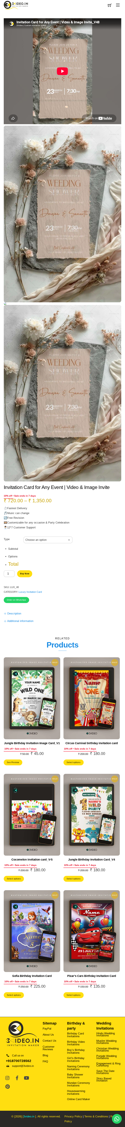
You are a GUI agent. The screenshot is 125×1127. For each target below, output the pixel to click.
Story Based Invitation (103, 1079)
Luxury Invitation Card (30, 591)
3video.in (28, 1116)
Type (7, 539)
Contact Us (49, 1040)
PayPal (47, 1028)
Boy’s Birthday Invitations (76, 1051)
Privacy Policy (73, 1116)
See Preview (13, 762)
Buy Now (24, 574)
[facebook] (17, 1078)
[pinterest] (8, 1086)
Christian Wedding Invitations (107, 1049)
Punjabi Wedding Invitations (106, 1057)
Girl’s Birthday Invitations (75, 1059)
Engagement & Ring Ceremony (108, 1064)
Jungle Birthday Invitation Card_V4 (91, 859)
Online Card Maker (78, 1099)
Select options (73, 762)
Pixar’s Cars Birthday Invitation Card (91, 976)
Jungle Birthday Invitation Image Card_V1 (32, 743)
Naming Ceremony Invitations (78, 1068)
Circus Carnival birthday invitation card (91, 743)
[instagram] (8, 1078)
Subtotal (13, 548)
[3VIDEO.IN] (16, 5)
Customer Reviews (49, 1048)
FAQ (45, 1061)
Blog (45, 1055)
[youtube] (26, 1078)
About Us (48, 1034)
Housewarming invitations (76, 1092)
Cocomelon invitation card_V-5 (32, 859)
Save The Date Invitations (105, 1072)
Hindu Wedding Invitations (105, 1034)
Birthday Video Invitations (76, 1043)
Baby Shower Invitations (75, 1076)
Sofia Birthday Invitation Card (32, 976)
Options (13, 556)
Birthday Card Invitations (75, 1035)
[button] (16, 599)
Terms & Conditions (96, 1116)
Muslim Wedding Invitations (106, 1042)
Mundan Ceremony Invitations (78, 1084)
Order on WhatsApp (16, 600)
